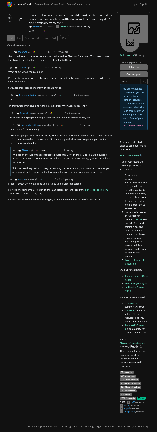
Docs (119, 426)
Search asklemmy (129, 155)
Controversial (31, 38)
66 (33, 31)
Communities (41, 4)
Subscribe (133, 67)
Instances (109, 426)
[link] (39, 31)
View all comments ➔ (18, 45)
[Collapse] (10, 52)
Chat (64, 38)
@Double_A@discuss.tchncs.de (132, 343)
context (138, 219)
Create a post (133, 74)
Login (135, 4)
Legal (98, 426)
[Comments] (21, 20)
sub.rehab (130, 310)
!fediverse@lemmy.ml (136, 283)
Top (19, 38)
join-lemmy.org (140, 426)
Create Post (57, 4)
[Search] (128, 4)
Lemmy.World (22, 4)
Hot (11, 38)
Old (54, 38)
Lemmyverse (131, 303)
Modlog (141, 398)
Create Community (76, 4)
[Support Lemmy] (90, 4)
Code (127, 426)
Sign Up (144, 4)
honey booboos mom (96, 190)
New (45, 38)
